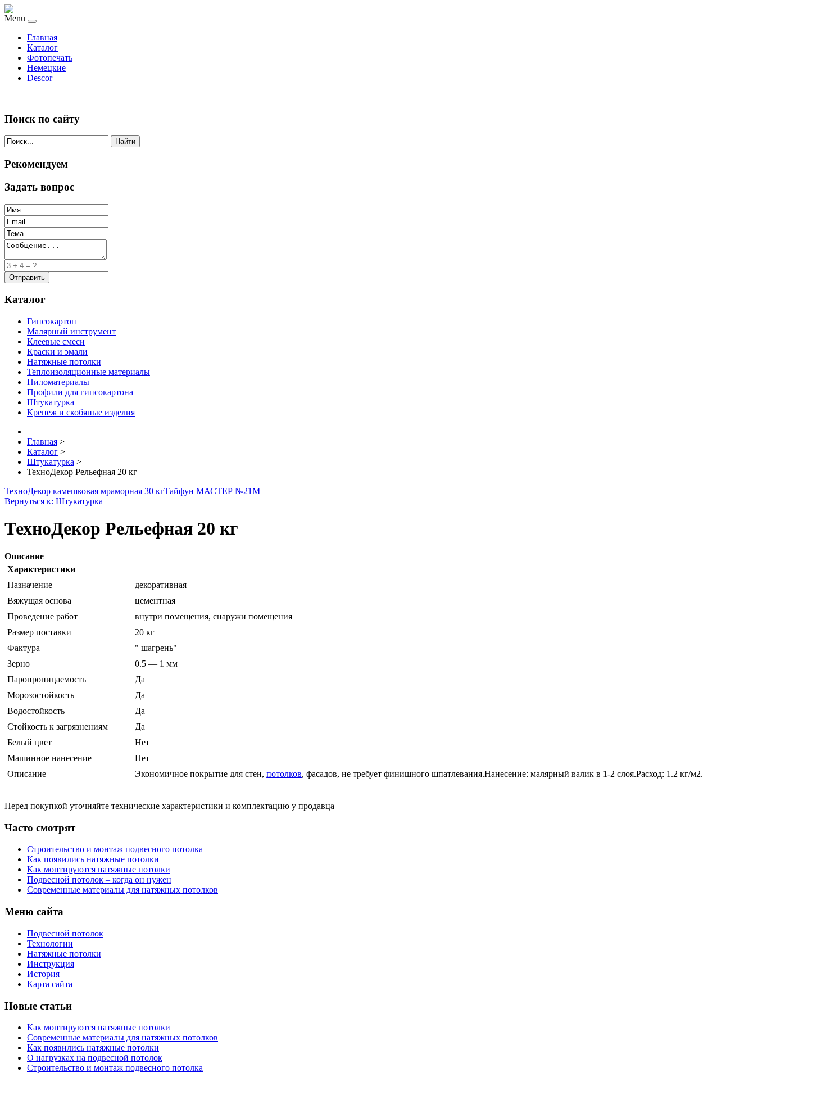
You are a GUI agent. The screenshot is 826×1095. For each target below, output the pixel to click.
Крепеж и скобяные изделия (81, 412)
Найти (125, 141)
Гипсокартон (51, 321)
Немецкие (46, 68)
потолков (284, 774)
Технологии (50, 943)
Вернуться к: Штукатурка (53, 501)
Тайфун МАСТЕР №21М (212, 491)
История (43, 974)
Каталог (42, 47)
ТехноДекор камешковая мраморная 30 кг (84, 491)
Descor (39, 78)
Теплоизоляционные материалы (88, 372)
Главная (42, 37)
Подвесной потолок (65, 933)
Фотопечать (49, 57)
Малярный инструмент (71, 331)
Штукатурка (50, 402)
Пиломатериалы (58, 382)
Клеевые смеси (56, 341)
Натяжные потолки (64, 361)
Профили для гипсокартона (80, 392)
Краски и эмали (57, 351)
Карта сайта (49, 984)
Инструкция (50, 964)
